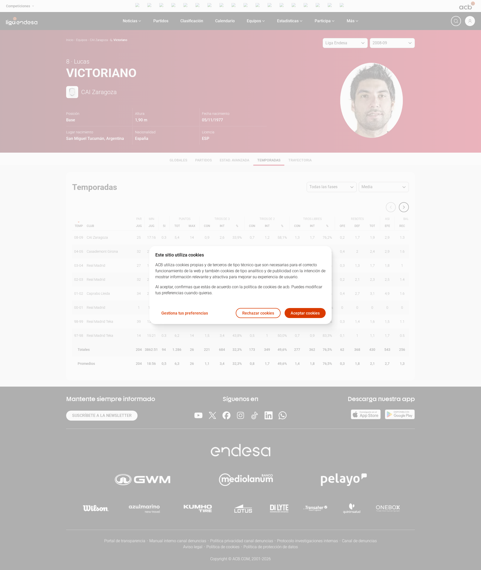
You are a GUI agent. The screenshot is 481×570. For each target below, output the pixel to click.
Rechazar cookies (258, 313)
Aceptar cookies (305, 313)
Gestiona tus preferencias (184, 313)
